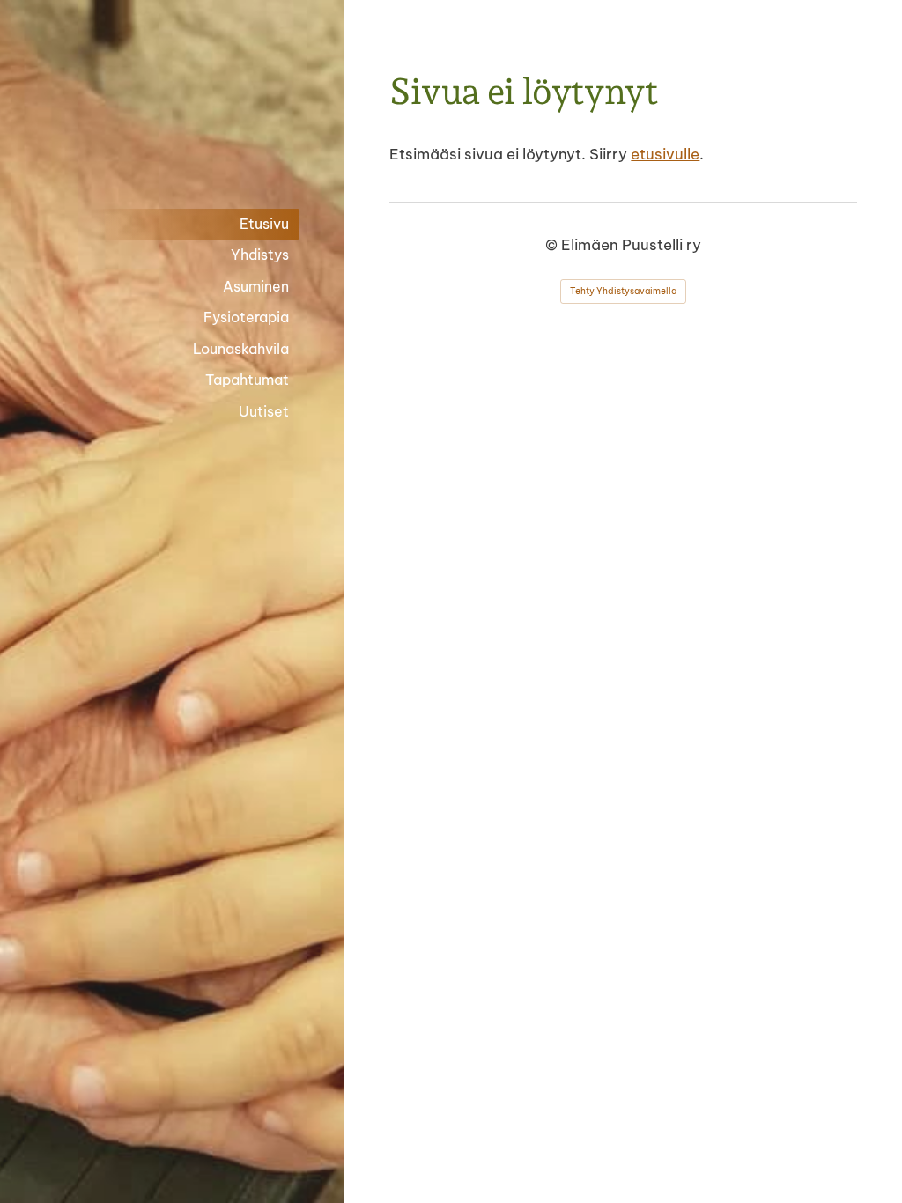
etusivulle (665, 153)
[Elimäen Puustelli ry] (172, 112)
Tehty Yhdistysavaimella (623, 291)
